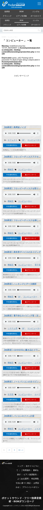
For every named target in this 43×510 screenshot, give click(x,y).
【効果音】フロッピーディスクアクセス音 (23, 157)
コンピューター (34, 140)
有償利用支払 (12, 145)
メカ (37, 233)
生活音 (11, 394)
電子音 (38, 265)
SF (23, 140)
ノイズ (38, 363)
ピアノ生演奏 (21, 16)
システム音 (13, 328)
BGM (21, 11)
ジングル (35, 11)
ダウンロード (31, 145)
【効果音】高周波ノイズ (14, 127)
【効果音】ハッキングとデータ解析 (19, 284)
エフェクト (13, 140)
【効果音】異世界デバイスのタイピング (22, 252)
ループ (38, 394)
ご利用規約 (25, 470)
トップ (20, 466)
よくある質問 (23, 479)
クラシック (7, 16)
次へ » (20, 450)
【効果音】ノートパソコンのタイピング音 (23, 381)
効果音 (7, 11)
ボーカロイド (36, 16)
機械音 (11, 169)
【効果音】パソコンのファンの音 (18, 416)
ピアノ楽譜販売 (30, 475)
